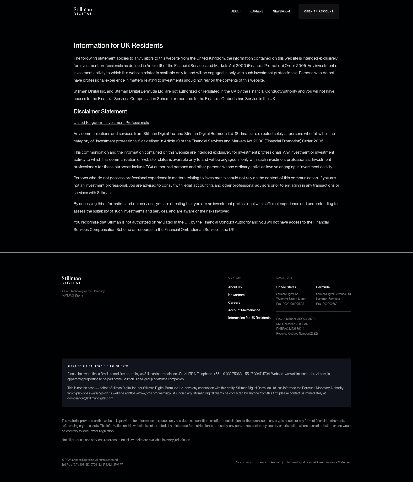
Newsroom (236, 295)
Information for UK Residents (249, 318)
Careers (234, 302)
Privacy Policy (243, 462)
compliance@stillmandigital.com (90, 398)
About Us (235, 287)
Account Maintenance (244, 310)
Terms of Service (268, 462)
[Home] (83, 11)
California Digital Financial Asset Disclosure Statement (318, 462)
